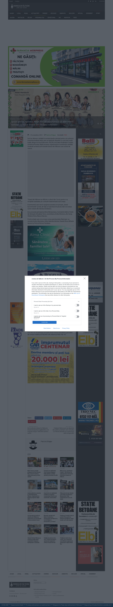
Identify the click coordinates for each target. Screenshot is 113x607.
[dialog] (56, 303)
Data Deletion (47, 328)
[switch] (77, 305)
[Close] (85, 279)
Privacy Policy (65, 328)
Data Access (56, 328)
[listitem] (56, 301)
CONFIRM (45, 322)
